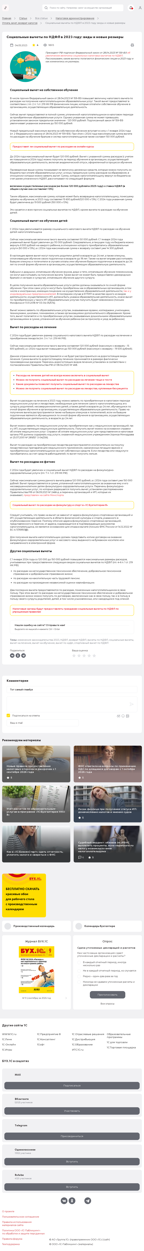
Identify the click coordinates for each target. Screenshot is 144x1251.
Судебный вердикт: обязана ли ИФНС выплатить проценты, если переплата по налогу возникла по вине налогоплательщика (106, 847)
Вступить (72, 1161)
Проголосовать (107, 994)
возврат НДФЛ (77, 640)
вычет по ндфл (64, 643)
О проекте (8, 1211)
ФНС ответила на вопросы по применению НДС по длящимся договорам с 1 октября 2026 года (107, 769)
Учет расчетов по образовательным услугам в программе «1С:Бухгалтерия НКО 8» (36, 811)
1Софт (40, 1044)
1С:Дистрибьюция (83, 1039)
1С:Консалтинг (46, 1039)
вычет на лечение (20, 643)
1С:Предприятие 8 (49, 1034)
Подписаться (72, 1085)
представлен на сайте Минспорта (44, 495)
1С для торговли (117, 1042)
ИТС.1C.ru (78, 1049)
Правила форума (12, 1239)
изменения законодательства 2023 (38, 640)
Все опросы (107, 1003)
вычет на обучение (43, 643)
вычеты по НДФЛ (97, 640)
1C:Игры (7, 1049)
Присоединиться (72, 1136)
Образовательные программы (119, 1036)
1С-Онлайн (9, 1044)
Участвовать (72, 1110)
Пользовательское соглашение (20, 1216)
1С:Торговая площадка (121, 1047)
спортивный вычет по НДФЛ (91, 643)
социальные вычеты (121, 640)
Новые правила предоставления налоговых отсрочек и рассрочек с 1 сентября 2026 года (31, 769)
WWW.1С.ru (9, 1034)
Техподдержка (11, 1244)
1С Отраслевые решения (88, 1034)
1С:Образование (82, 1044)
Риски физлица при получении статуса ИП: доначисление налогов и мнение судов (107, 810)
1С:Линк (7, 1039)
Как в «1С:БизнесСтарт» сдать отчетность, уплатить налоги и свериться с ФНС (35, 853)
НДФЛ (64, 640)
